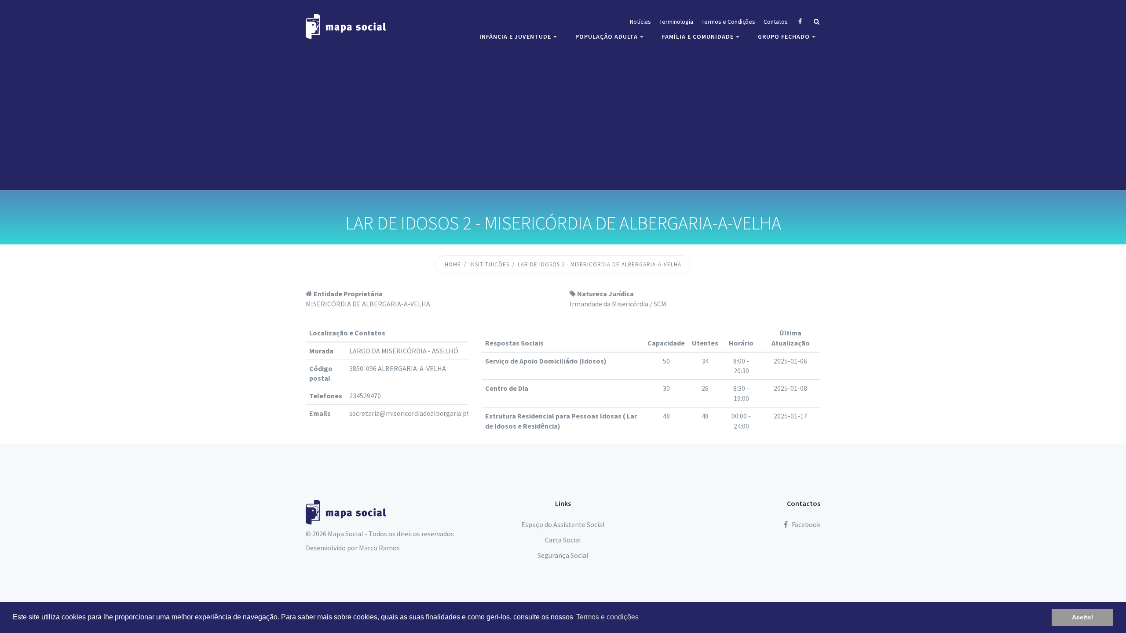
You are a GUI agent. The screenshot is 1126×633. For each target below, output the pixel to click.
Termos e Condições (728, 21)
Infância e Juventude (515, 36)
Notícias (640, 21)
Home (453, 264)
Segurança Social (563, 555)
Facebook (805, 524)
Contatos (776, 21)
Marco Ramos (379, 547)
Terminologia (676, 21)
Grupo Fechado (784, 36)
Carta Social (563, 539)
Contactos (803, 503)
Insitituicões (489, 264)
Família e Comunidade (698, 36)
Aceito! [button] (1082, 617)
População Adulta (606, 36)
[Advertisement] (563, 116)
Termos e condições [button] (607, 617)
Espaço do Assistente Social (563, 524)
